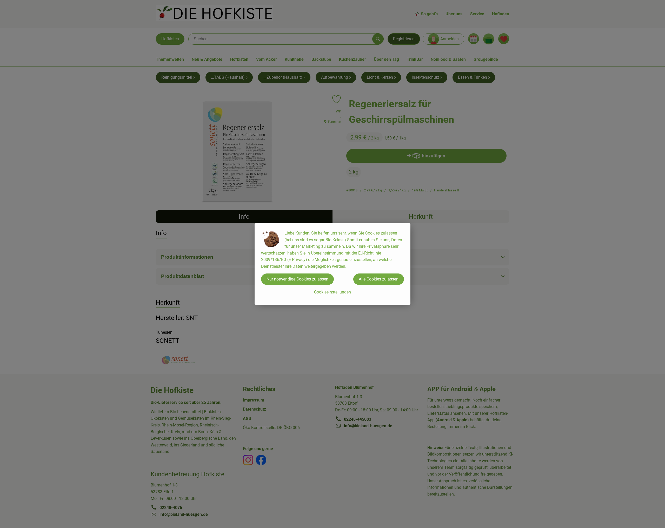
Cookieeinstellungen (332, 292)
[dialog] (332, 264)
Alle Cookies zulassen (378, 279)
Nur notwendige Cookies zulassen (297, 279)
